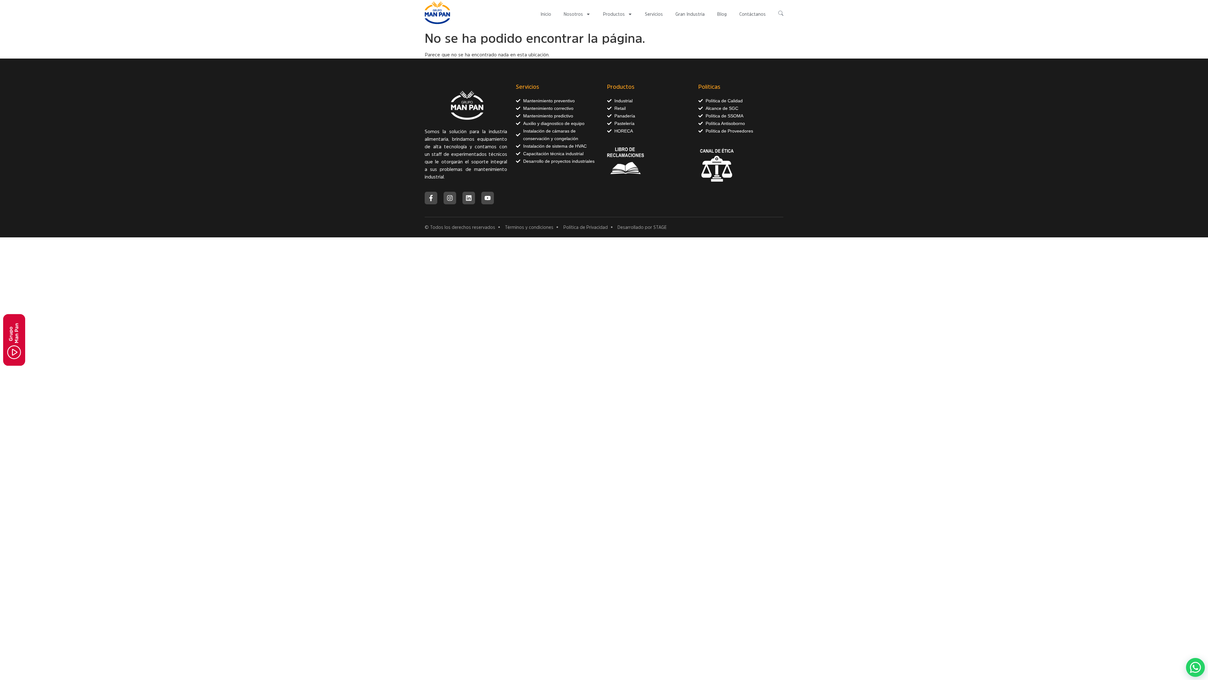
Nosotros (573, 14)
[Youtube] (487, 198)
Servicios (654, 14)
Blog (722, 14)
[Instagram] (450, 198)
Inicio (545, 14)
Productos (614, 14)
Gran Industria (690, 14)
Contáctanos (752, 14)
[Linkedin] (468, 198)
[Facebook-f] (431, 198)
